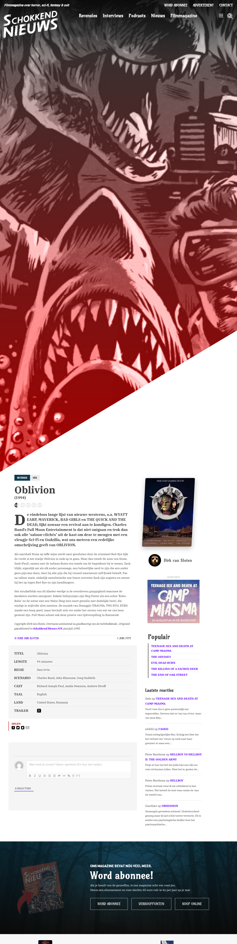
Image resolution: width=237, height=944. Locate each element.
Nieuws (158, 15)
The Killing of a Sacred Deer (174, 669)
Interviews (113, 15)
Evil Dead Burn (163, 662)
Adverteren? (203, 5)
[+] (78, 775)
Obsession (170, 806)
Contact (226, 5)
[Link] (68, 776)
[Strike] (44, 776)
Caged (163, 729)
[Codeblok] (64, 776)
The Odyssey (161, 657)
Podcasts (137, 15)
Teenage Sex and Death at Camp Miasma (172, 648)
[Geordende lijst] (49, 776)
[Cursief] (34, 776)
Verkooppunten (151, 904)
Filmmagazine (184, 15)
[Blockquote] (59, 776)
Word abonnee (175, 5)
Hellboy (176, 780)
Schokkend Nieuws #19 (47, 628)
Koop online (192, 904)
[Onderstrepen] (39, 776)
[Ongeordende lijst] (54, 776)
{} (73, 775)
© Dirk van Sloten (26, 638)
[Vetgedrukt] (30, 776)
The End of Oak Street (169, 674)
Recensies (88, 15)
